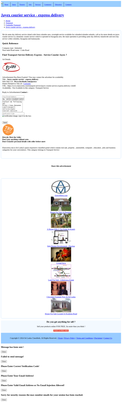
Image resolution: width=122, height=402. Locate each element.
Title (4, 79)
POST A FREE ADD (61, 331)
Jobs (30, 4)
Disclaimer (98, 338)
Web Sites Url (7, 81)
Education (58, 4)
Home (6, 4)
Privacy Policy (69, 338)
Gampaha (27, 84)
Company (68, 4)
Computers (47, 4)
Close (4, 352)
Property (22, 4)
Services (38, 4)
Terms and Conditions (84, 338)
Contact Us (108, 338)
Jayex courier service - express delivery (32, 15)
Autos (14, 4)
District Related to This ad (12, 84)
